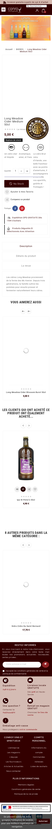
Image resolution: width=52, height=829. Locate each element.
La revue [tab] (26, 265)
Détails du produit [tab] (26, 256)
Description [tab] (26, 246)
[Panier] (43, 10)
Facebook (15, 208)
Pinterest (22, 208)
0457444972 (9, 712)
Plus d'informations (26, 778)
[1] (45, 665)
